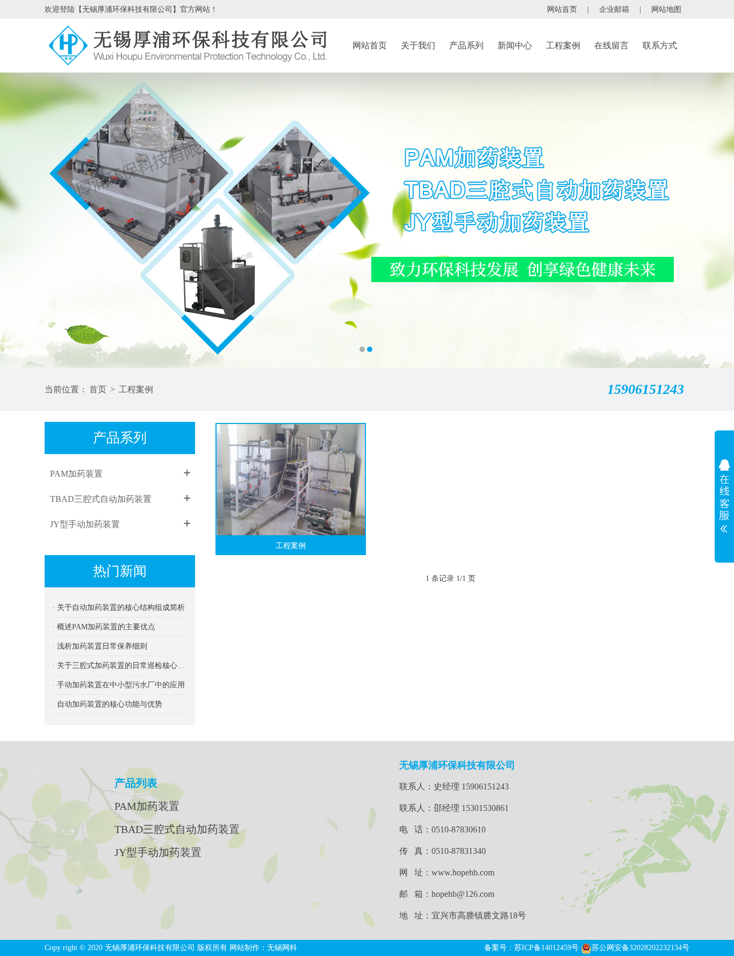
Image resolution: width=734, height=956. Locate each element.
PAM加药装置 (76, 473)
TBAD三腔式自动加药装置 (101, 499)
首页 (97, 389)
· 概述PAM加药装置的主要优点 (103, 627)
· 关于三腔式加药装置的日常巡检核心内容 (120, 666)
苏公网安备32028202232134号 (640, 948)
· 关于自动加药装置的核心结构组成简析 (118, 607)
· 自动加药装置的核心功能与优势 (107, 704)
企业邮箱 (614, 9)
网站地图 (666, 9)
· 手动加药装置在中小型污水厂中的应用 (118, 685)
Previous (19, 220)
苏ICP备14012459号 (546, 948)
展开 (724, 496)
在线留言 (611, 45)
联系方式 (660, 45)
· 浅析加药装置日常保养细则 (99, 646)
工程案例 (563, 45)
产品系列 (466, 45)
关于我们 (418, 45)
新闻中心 (515, 45)
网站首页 (562, 9)
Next (715, 220)
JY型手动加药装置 (85, 524)
